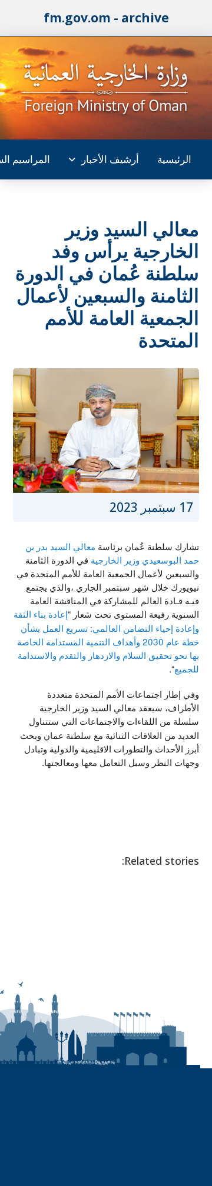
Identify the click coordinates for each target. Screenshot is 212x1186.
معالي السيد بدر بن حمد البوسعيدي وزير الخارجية (112, 552)
